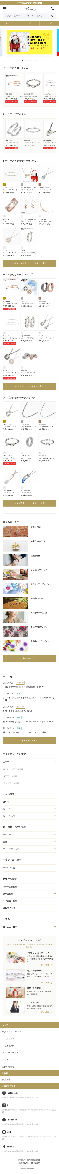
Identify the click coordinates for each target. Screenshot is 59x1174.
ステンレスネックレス (10, 426)
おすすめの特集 (10, 887)
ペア (29, 23)
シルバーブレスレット (10, 190)
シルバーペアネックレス (29, 303)
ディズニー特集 (10, 901)
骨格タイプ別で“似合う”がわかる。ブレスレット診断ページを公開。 (28, 699)
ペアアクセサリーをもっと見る (29, 386)
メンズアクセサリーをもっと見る (29, 503)
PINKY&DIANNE (44, 187)
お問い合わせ (8, 1066)
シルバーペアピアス (45, 303)
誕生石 (6, 802)
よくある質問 (8, 1045)
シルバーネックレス (49, 142)
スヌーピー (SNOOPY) (28, 187)
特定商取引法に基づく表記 (29, 1163)
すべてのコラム (29, 658)
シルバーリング (8, 221)
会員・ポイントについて (13, 1031)
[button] (22, 60)
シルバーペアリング (11, 142)
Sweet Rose (47, 94)
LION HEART (28, 94)
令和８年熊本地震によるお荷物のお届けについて (23, 687)
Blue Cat (41, 336)
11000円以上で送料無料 (29, 3)
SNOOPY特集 (9, 908)
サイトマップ (8, 1059)
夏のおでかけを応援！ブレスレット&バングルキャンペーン (28, 722)
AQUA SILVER (8, 187)
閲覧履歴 (6, 1079)
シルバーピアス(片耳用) (28, 253)
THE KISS (8, 94)
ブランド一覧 (9, 868)
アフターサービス (10, 1052)
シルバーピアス (26, 221)
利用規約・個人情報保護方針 (29, 1160)
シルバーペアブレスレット (11, 338)
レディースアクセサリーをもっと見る (29, 263)
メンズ (49, 23)
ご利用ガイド (8, 1038)
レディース (10, 23)
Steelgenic (24, 370)
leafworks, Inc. (32, 1169)
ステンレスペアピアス (28, 372)
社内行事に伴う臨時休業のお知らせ (18, 711)
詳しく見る (45, 965)
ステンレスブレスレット (32, 96)
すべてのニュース (29, 740)
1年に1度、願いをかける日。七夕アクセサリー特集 (24, 732)
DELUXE (27, 140)
